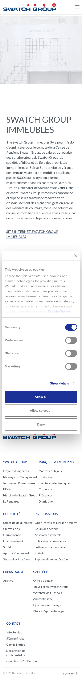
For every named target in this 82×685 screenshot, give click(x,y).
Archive (8, 580)
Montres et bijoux (50, 471)
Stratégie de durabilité (18, 522)
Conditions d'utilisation (21, 661)
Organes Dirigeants (16, 471)
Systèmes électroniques (55, 483)
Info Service (14, 632)
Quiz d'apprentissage (47, 605)
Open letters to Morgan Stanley (56, 522)
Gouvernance (12, 535)
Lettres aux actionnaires (51, 547)
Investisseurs (46, 514)
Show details (59, 383)
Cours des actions (46, 529)
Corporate (45, 489)
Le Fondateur (12, 501)
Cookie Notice (59, 311)
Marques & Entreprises (58, 462)
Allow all (41, 397)
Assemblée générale (48, 535)
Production (46, 477)
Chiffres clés (11, 529)
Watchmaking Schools (47, 593)
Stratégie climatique (16, 559)
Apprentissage (43, 599)
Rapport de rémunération (51, 559)
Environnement (13, 541)
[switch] (71, 340)
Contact (13, 623)
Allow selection (41, 410)
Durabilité (11, 514)
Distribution (46, 501)
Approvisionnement (16, 553)
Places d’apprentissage (48, 611)
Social (7, 547)
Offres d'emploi (43, 580)
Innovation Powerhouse (19, 483)
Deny (41, 424)
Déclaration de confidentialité (15, 653)
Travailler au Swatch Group (51, 586)
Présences (46, 495)
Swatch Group (15, 462)
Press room (13, 571)
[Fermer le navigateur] (77, 7)
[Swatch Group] (29, 6)
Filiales (7, 489)
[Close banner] (75, 255)
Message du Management (20, 477)
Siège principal (15, 638)
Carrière (40, 571)
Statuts (40, 553)
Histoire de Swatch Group (20, 495)
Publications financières (50, 541)
